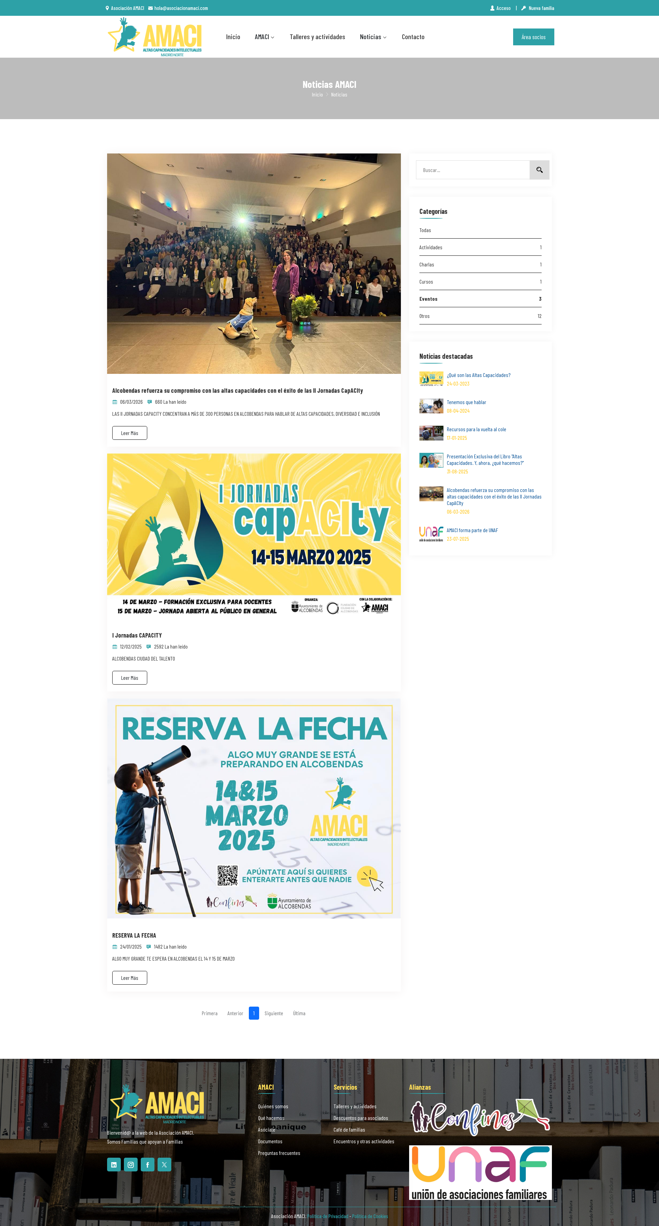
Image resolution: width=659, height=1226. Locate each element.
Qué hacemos (271, 1117)
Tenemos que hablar (466, 402)
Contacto (413, 36)
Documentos (270, 1141)
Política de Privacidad (327, 1216)
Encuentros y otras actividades (364, 1141)
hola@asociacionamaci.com (181, 8)
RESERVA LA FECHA (134, 935)
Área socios (534, 37)
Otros (480, 315)
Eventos (480, 298)
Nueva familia (541, 8)
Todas (425, 230)
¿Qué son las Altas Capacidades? (478, 374)
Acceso (504, 8)
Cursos (480, 281)
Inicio (233, 36)
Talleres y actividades (317, 36)
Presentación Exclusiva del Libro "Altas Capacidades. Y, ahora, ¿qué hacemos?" (485, 459)
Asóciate (266, 1129)
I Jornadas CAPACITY (137, 635)
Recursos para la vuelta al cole (476, 429)
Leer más (129, 432)
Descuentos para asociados (361, 1117)
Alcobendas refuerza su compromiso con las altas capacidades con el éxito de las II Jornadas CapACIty (237, 390)
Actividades (480, 247)
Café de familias (349, 1129)
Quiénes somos (273, 1106)
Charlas (480, 264)
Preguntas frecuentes (279, 1152)
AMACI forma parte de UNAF (472, 530)
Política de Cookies (370, 1216)
